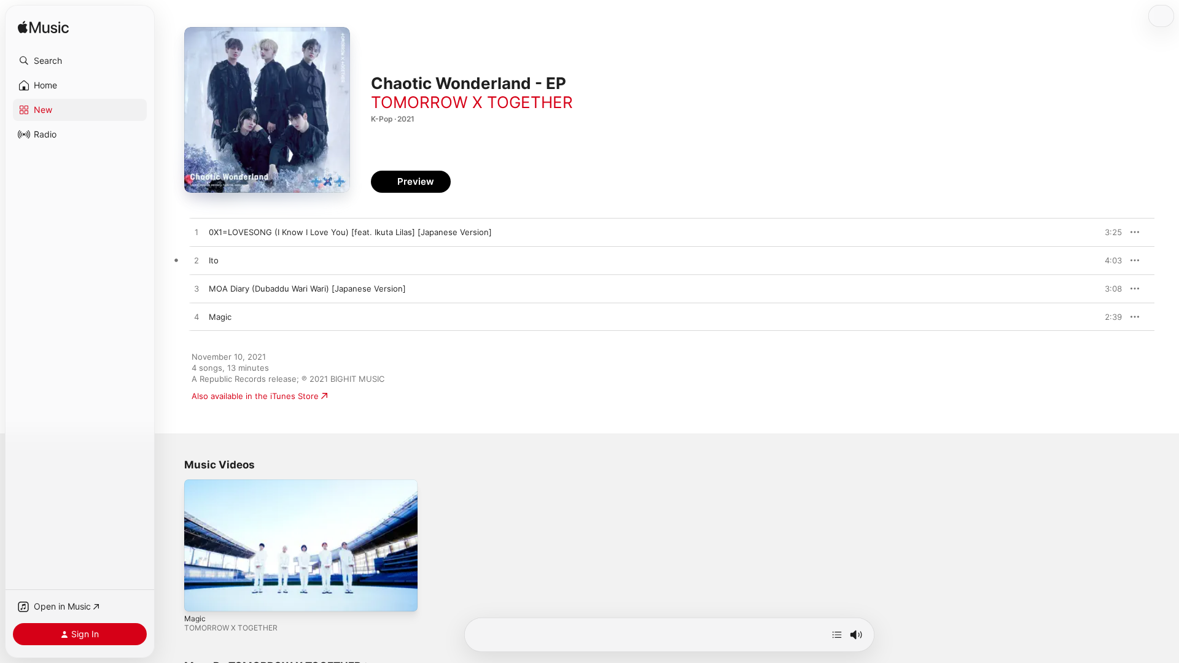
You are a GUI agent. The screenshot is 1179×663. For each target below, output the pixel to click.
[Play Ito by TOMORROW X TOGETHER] (196, 260)
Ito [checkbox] (214, 260)
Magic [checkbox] (220, 317)
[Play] (199, 596)
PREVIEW (1108, 232)
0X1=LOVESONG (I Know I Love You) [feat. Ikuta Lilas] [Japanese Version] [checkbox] (350, 232)
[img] (43, 28)
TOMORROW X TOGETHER (472, 102)
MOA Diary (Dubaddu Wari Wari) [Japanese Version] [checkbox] (307, 288)
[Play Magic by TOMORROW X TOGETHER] (196, 317)
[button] (80, 60)
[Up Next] (837, 634)
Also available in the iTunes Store (255, 396)
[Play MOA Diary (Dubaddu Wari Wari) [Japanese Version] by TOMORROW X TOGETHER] (196, 289)
